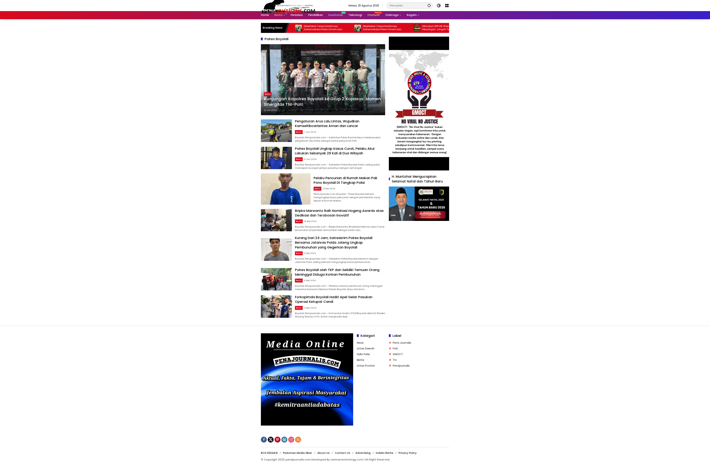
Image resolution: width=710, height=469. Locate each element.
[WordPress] (284, 440)
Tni (395, 360)
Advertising (363, 453)
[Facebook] (264, 440)
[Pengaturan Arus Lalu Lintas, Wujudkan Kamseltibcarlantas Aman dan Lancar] (276, 130)
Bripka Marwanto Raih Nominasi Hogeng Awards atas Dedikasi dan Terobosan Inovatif (339, 213)
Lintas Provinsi (366, 366)
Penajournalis (401, 366)
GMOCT (398, 354)
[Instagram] (291, 440)
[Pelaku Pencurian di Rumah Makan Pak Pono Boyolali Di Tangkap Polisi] (286, 189)
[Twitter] (271, 440)
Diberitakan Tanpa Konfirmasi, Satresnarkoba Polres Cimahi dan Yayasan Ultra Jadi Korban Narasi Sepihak (293, 28)
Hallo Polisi (363, 354)
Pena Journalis (402, 343)
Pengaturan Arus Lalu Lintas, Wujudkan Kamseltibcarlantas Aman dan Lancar (327, 123)
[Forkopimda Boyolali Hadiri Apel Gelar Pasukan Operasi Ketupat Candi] (276, 306)
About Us (323, 453)
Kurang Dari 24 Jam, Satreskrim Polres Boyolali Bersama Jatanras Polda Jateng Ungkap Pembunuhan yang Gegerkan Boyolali (333, 242)
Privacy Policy (407, 453)
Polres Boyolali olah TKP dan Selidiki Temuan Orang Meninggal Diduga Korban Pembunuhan (337, 272)
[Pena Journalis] (288, 5)
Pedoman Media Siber (297, 453)
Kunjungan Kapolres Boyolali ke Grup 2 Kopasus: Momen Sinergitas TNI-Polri (322, 101)
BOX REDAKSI (269, 453)
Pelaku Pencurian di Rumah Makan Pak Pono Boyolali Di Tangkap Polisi (345, 180)
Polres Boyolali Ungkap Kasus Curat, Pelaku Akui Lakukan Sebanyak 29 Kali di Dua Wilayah (334, 150)
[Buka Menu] (447, 5)
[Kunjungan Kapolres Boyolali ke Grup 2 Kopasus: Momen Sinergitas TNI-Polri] (323, 79)
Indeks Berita (384, 453)
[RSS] (298, 440)
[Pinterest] (277, 440)
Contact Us (342, 453)
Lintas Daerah (365, 348)
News (360, 343)
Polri (395, 348)
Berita (268, 94)
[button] (429, 5)
